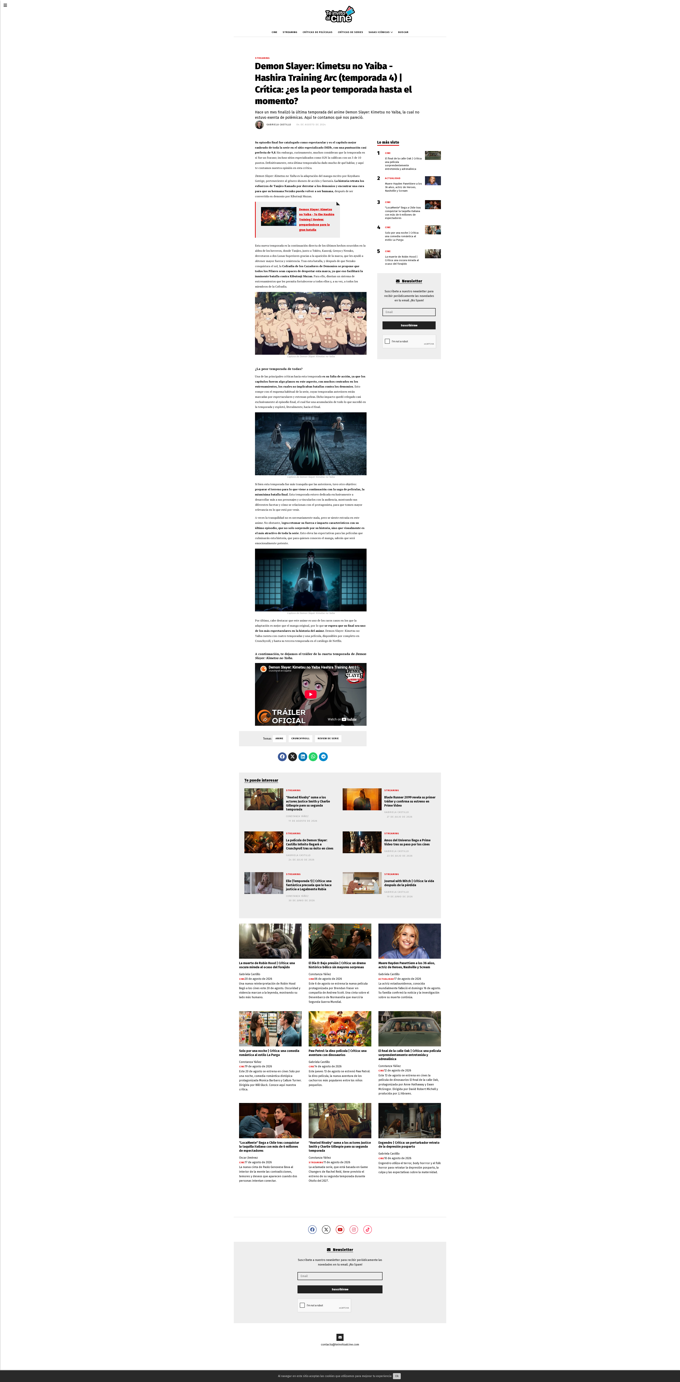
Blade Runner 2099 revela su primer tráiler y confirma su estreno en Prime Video (409, 801)
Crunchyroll (300, 738)
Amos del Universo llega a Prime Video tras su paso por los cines (407, 842)
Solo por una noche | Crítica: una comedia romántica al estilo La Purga (269, 1053)
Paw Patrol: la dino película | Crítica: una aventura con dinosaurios (338, 1053)
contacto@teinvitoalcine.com (340, 1344)
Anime (279, 738)
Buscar (403, 32)
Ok (397, 1376)
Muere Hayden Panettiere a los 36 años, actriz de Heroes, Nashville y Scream (406, 965)
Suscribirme (409, 325)
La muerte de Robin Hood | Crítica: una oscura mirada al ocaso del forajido (267, 965)
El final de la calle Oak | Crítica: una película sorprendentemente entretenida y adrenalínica (409, 1055)
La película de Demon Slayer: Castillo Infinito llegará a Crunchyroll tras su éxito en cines (309, 844)
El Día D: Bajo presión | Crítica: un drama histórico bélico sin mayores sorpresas (337, 965)
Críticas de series (350, 32)
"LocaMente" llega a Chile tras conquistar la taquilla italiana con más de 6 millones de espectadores (269, 1147)
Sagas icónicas (379, 32)
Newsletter (411, 281)
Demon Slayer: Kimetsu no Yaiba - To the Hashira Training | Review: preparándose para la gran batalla (316, 220)
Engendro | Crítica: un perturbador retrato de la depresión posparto (409, 1145)
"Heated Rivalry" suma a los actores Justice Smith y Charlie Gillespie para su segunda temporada (308, 804)
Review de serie (328, 738)
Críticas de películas (318, 32)
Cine (274, 32)
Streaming (290, 32)
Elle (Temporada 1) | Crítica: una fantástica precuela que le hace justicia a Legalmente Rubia (309, 885)
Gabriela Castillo (279, 124)
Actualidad (386, 979)
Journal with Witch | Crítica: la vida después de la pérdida (409, 883)
